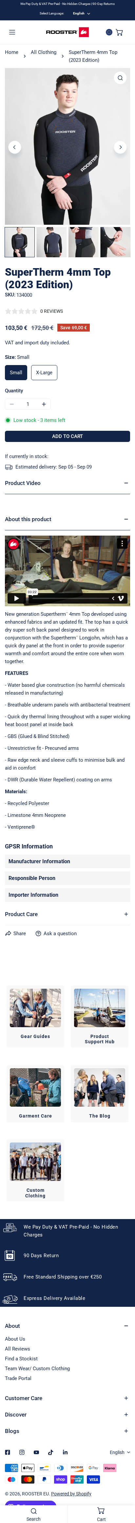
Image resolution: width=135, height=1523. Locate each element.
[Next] (120, 147)
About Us (15, 1339)
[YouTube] (36, 1452)
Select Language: (52, 13)
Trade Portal (18, 1378)
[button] (119, 32)
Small (16, 373)
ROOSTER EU (35, 1493)
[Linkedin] (65, 1452)
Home (11, 52)
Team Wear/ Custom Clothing (37, 1369)
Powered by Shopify (71, 1493)
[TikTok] (51, 1452)
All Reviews (17, 1349)
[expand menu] (12, 32)
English (79, 13)
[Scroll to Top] (123, 1488)
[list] (67, 146)
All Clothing (43, 52)
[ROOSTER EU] (67, 32)
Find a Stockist (21, 1359)
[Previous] (14, 147)
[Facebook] (7, 1452)
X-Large (44, 373)
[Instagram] (22, 1452)
